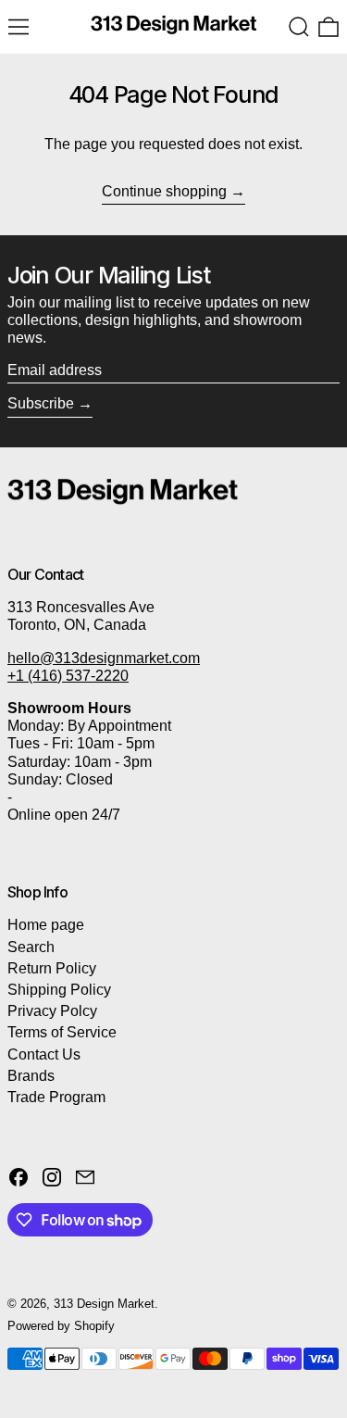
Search (31, 947)
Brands (31, 1076)
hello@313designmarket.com (103, 658)
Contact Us (44, 1054)
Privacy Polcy (52, 1011)
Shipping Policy (59, 990)
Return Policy (51, 968)
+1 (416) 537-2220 (68, 676)
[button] (299, 27)
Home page (45, 925)
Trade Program (56, 1097)
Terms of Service (62, 1032)
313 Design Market (104, 1304)
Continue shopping (164, 191)
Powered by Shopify (61, 1326)
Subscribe (40, 403)
